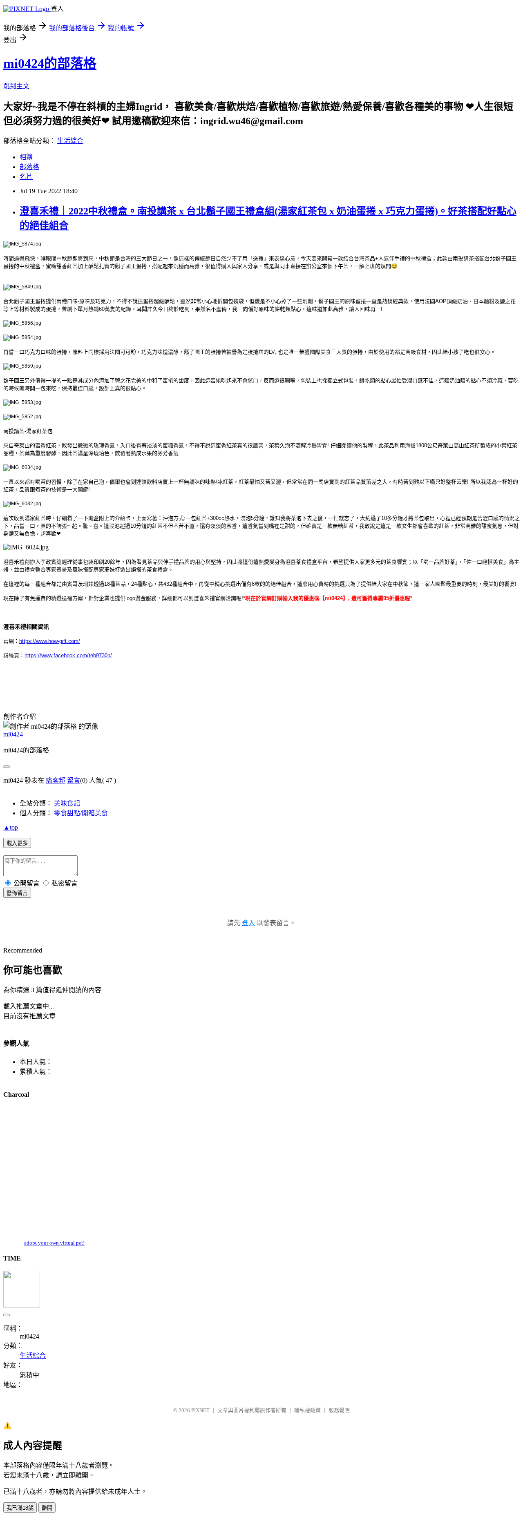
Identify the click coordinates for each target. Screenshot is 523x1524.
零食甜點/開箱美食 (81, 813)
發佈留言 (17, 893)
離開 (47, 1508)
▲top (10, 827)
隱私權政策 (307, 1410)
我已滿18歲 (20, 1508)
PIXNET (200, 1410)
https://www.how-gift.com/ (49, 641)
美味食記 (67, 803)
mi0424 (13, 734)
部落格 (29, 166)
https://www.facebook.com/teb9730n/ (68, 655)
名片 (26, 176)
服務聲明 (339, 1410)
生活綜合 (70, 140)
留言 (73, 780)
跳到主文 (16, 86)
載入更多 (17, 843)
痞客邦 (55, 780)
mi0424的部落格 (49, 63)
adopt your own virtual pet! (54, 1243)
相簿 (26, 157)
